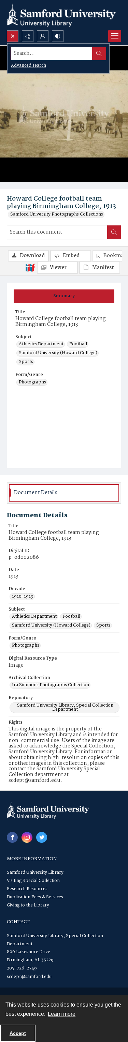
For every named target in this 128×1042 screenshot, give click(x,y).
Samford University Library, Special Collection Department (65, 707)
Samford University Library (35, 872)
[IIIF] (30, 267)
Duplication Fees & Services (35, 897)
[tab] (64, 296)
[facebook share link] (12, 837)
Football (78, 344)
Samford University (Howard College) (58, 353)
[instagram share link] (27, 837)
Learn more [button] (61, 1014)
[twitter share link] (41, 837)
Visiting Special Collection (33, 880)
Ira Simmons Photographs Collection (50, 685)
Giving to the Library (28, 905)
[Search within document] (114, 232)
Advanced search (28, 65)
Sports (26, 362)
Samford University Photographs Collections (56, 214)
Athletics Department (41, 344)
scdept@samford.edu (29, 976)
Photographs (32, 382)
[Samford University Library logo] (61, 15)
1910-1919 (22, 596)
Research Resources (27, 889)
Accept (18, 1033)
